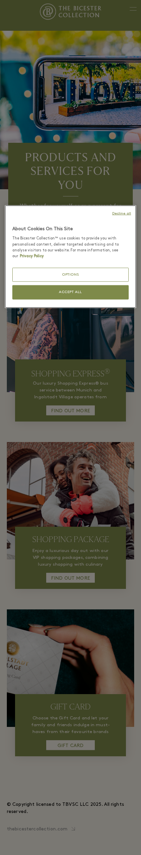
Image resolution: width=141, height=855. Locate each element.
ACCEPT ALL (70, 292)
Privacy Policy (32, 256)
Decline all (121, 214)
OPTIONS (70, 274)
